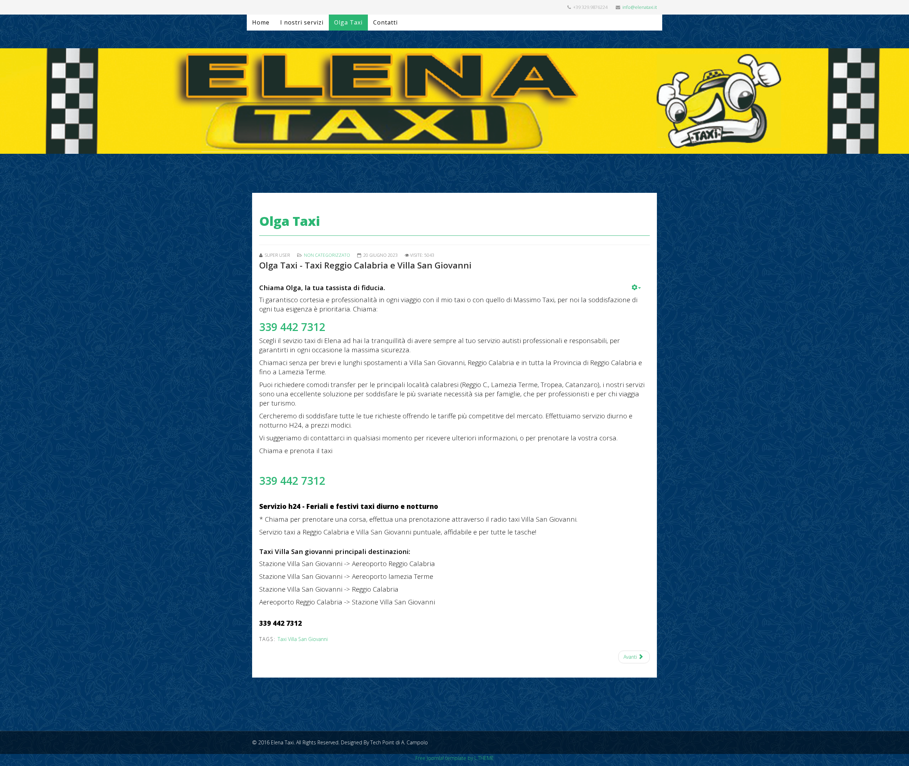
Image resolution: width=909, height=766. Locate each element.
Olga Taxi (348, 22)
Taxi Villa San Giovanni (303, 639)
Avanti (631, 656)
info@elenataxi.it (639, 7)
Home (261, 22)
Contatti (385, 22)
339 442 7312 (292, 327)
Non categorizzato (327, 255)
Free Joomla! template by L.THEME (454, 758)
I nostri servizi (301, 22)
